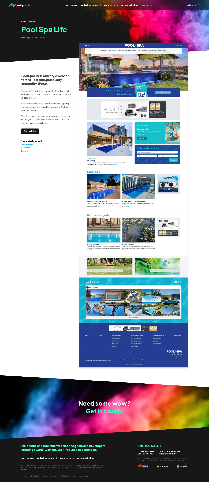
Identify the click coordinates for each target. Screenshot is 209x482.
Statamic (35, 38)
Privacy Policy (66, 476)
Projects (33, 21)
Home (23, 21)
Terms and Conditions (81, 476)
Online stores (111, 5)
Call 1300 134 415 (149, 446)
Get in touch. (104, 411)
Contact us (146, 5)
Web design (71, 5)
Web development (91, 5)
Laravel (42, 38)
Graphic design (129, 5)
